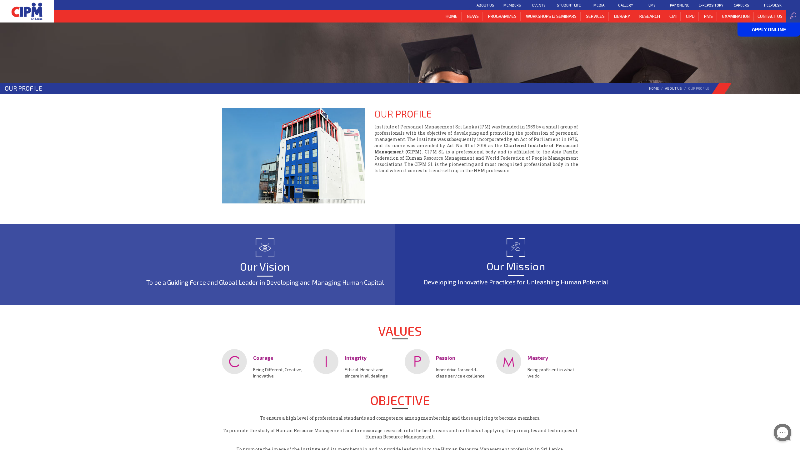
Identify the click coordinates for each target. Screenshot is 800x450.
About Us (485, 5)
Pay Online (679, 5)
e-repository (711, 5)
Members (512, 5)
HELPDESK (773, 5)
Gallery (625, 5)
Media (598, 5)
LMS (652, 5)
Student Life (569, 5)
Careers (741, 5)
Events (539, 5)
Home (654, 88)
